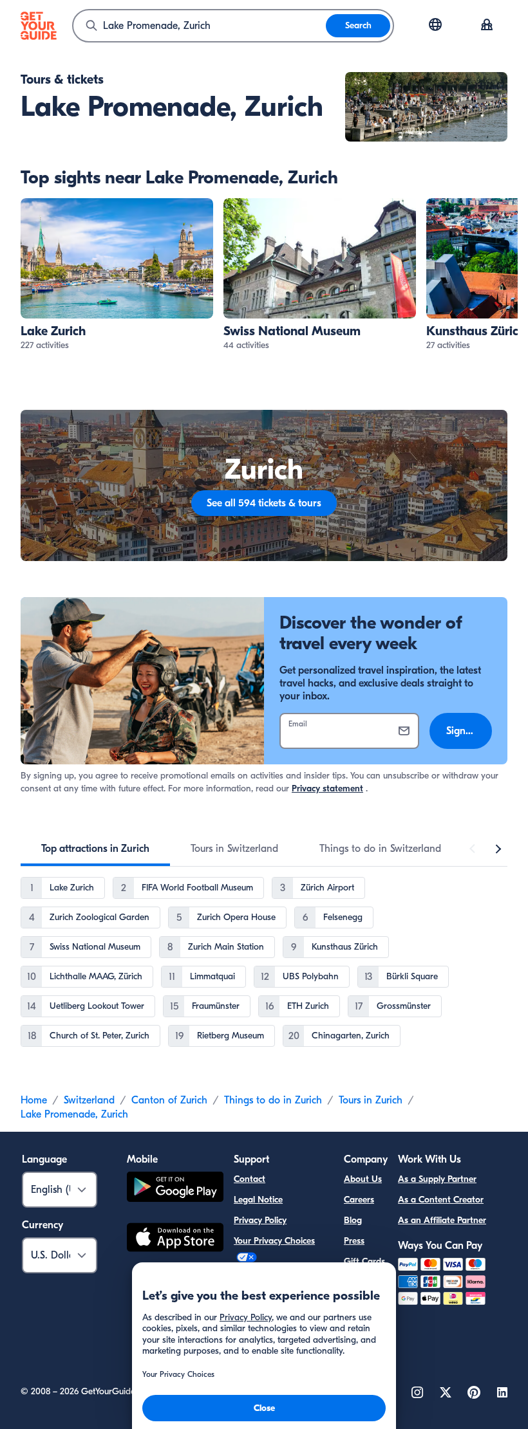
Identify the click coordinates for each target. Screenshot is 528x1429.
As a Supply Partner (437, 1179)
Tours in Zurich (370, 1100)
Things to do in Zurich (273, 1100)
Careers (359, 1199)
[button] (117, 275)
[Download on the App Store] (175, 1239)
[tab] (95, 848)
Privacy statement (327, 788)
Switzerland (89, 1100)
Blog (353, 1220)
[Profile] (486, 25)
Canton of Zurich (169, 1100)
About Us (363, 1179)
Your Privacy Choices (274, 1240)
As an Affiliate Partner (442, 1220)
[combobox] (199, 26)
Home (34, 1100)
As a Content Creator (441, 1199)
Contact (249, 1179)
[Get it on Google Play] (175, 1189)
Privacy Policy (260, 1220)
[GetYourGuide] (39, 26)
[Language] (435, 24)
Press (354, 1240)
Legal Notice (258, 1199)
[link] (117, 275)
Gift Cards (364, 1261)
